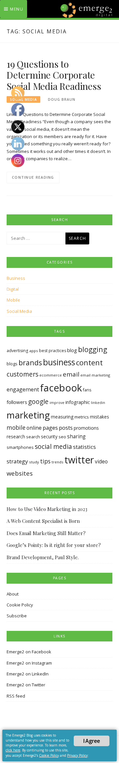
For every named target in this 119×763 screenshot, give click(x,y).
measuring (62, 417)
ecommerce (50, 375)
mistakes (99, 417)
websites (20, 473)
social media (53, 446)
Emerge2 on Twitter (26, 685)
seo (62, 437)
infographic (77, 402)
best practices (52, 350)
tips (45, 461)
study (34, 461)
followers (17, 402)
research (16, 436)
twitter (79, 460)
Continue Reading (33, 177)
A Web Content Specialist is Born (43, 521)
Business (16, 278)
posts (66, 427)
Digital (13, 289)
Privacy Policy (77, 755)
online (34, 427)
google (38, 401)
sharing (76, 436)
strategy (17, 461)
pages (50, 427)
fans (87, 390)
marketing (28, 415)
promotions (86, 428)
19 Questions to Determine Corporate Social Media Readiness (54, 75)
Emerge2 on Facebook (29, 652)
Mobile (13, 300)
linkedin (98, 402)
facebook (61, 387)
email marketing (95, 375)
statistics (84, 447)
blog (72, 350)
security (49, 436)
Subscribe (17, 616)
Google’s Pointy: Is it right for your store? (54, 545)
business (59, 362)
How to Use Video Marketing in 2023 (47, 509)
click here (13, 750)
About (13, 594)
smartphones (20, 447)
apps (33, 350)
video (101, 461)
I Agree (91, 741)
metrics (81, 417)
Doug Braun (61, 99)
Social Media (19, 311)
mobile (16, 427)
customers (22, 374)
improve (57, 402)
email (71, 374)
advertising (17, 350)
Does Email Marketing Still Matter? (46, 533)
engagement (23, 389)
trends (57, 461)
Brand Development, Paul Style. (43, 557)
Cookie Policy (20, 605)
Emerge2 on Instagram (29, 663)
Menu (16, 9)
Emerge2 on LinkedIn (28, 674)
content (89, 362)
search (33, 437)
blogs (12, 364)
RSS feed (16, 696)
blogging (92, 349)
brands (30, 362)
